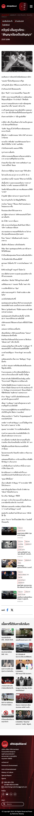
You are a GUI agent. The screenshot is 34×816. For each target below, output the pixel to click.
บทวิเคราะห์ (20, 547)
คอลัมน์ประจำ (7, 21)
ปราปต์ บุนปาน (21, 549)
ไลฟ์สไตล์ (6, 24)
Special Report (21, 580)
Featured (20, 528)
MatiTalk (20, 577)
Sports (4, 778)
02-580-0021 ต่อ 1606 (11, 784)
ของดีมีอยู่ (20, 544)
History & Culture (7, 772)
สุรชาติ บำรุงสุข (21, 531)
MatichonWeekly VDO (23, 575)
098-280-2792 (9, 782)
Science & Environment (9, 765)
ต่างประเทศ (19, 21)
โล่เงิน (19, 563)
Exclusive (20, 541)
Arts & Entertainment (9, 769)
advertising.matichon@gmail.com (15, 787)
